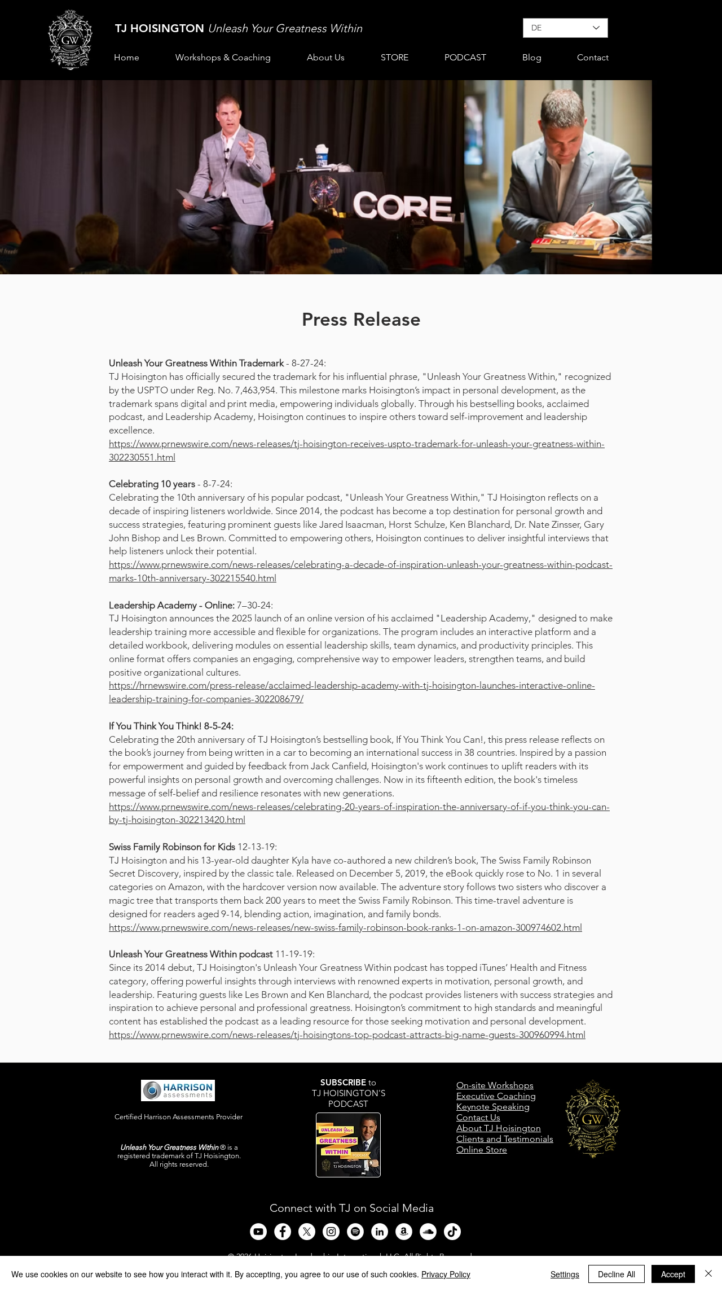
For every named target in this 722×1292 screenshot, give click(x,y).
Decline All (616, 1274)
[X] (306, 1231)
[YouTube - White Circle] (258, 1231)
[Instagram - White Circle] (331, 1231)
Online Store (481, 1149)
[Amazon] (403, 1231)
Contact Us (478, 1117)
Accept (673, 1274)
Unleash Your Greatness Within (285, 28)
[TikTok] (452, 1231)
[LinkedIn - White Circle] (379, 1231)
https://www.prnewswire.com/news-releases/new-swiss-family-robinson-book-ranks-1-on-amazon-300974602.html (345, 927)
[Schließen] (708, 1274)
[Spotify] (355, 1231)
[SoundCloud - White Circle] (428, 1231)
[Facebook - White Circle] (282, 1231)
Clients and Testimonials (504, 1138)
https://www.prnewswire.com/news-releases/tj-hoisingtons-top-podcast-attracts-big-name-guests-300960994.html (347, 1034)
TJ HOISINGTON (161, 28)
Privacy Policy (445, 1274)
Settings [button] (565, 1274)
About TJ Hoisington (498, 1128)
